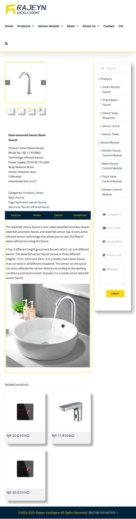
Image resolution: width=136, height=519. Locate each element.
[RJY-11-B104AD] (70, 412)
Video (37, 215)
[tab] (15, 215)
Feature (16, 215)
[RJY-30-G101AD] (25, 469)
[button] (6, 43)
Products (29, 193)
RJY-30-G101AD (18, 492)
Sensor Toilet (110, 134)
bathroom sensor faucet (31, 202)
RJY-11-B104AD (63, 435)
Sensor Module (109, 142)
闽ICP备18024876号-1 (103, 513)
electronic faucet (18, 207)
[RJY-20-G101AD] (25, 412)
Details (58, 215)
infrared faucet (40, 207)
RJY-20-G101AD (18, 435)
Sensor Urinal (110, 126)
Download (80, 215)
